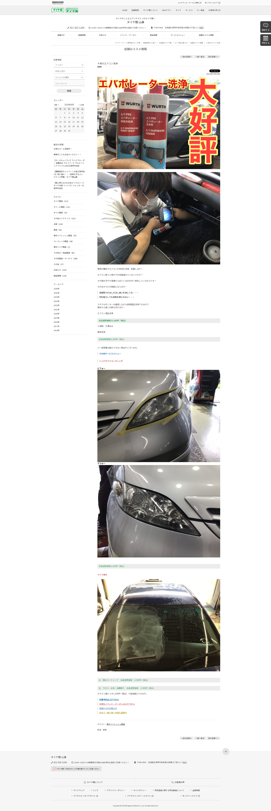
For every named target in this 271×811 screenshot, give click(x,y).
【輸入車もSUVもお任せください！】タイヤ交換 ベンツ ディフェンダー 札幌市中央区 (69, 185)
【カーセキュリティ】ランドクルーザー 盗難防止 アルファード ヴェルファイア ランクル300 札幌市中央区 (69, 163)
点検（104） (59, 224)
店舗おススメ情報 (206, 35)
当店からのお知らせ (108, 708)
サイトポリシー (139, 790)
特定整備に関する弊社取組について (169, 790)
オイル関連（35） (61, 212)
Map (201, 28)
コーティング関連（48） (64, 241)
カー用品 (200, 10)
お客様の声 (213, 10)
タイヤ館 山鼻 (135, 22)
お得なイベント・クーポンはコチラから (117, 703)
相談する (266, 29)
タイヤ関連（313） (61, 201)
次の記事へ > (213, 56)
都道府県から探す (149, 43)
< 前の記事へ (186, 56)
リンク (95, 790)
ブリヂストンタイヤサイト (84, 795)
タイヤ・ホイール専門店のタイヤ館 (127, 43)
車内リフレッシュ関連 (116, 724)
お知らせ (102, 35)
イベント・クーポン (128, 35)
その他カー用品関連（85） (65, 252)
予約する (266, 42)
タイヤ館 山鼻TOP (181, 43)
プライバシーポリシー (116, 790)
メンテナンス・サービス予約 (188, 2)
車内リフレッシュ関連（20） (66, 235)
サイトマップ (78, 790)
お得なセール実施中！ (63, 148)
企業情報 (196, 790)
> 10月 (81, 104)
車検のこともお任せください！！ (67, 154)
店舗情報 (82, 35)
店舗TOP (61, 35)
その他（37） (59, 264)
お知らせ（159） (61, 270)
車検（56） (58, 230)
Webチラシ (166, 10)
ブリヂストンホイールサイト (139, 795)
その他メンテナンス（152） (65, 218)
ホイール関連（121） (62, 207)
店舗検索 (135, 10)
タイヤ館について (150, 10)
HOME (124, 10)
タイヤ (178, 10)
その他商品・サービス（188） (66, 258)
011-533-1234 (77, 27)
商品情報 (153, 35)
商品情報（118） (61, 275)
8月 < (56, 104)
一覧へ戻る (200, 56)
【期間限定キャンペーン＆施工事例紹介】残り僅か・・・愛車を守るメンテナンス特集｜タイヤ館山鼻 (69, 174)
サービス (189, 10)
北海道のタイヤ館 (165, 43)
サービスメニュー (178, 35)
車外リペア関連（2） (62, 247)
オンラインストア (211, 2)
